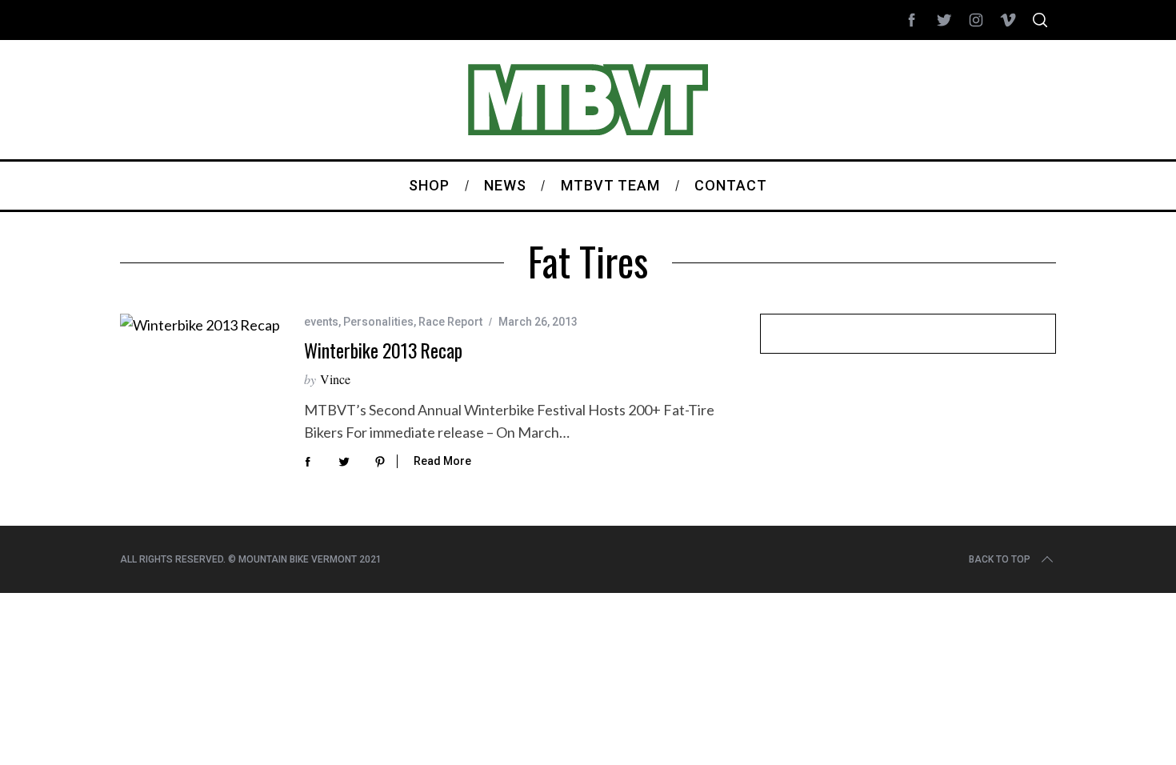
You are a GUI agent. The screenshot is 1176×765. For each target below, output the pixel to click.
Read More (442, 461)
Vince (335, 378)
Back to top (999, 559)
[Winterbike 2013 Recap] (200, 325)
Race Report (450, 321)
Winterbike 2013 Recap (383, 350)
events (321, 321)
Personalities (378, 321)
